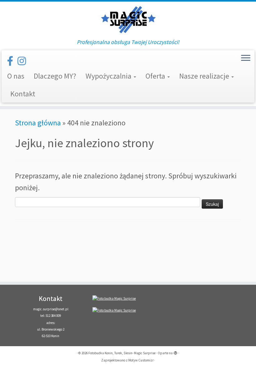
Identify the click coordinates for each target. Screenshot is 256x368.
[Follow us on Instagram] (23, 61)
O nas (15, 76)
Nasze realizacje (205, 76)
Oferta (156, 76)
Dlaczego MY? (55, 76)
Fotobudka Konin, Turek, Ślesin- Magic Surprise (121, 353)
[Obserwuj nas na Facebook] (12, 61)
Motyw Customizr (141, 360)
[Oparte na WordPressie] (175, 352)
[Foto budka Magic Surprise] (114, 298)
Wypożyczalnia (109, 76)
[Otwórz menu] (245, 58)
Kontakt (22, 94)
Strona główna (38, 123)
